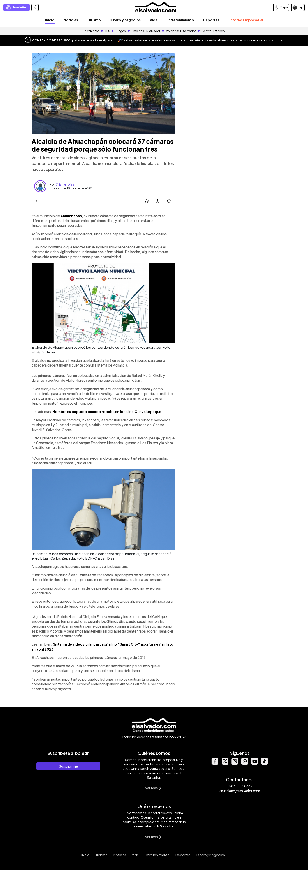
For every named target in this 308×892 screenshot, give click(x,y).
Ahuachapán (71, 216)
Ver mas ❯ (153, 788)
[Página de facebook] (214, 763)
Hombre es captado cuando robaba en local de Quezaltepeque (107, 411)
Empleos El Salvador (146, 31)
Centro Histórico (213, 31)
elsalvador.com (176, 40)
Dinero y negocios (125, 20)
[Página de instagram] (234, 763)
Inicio (50, 20)
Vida (153, 20)
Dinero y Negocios (210, 855)
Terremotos (91, 31)
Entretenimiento (180, 20)
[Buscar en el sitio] (35, 7)
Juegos (120, 31)
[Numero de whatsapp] (244, 763)
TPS (107, 31)
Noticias (71, 20)
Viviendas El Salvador (181, 31)
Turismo (94, 20)
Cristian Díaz (64, 184)
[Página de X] (224, 763)
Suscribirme (68, 766)
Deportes (211, 20)
